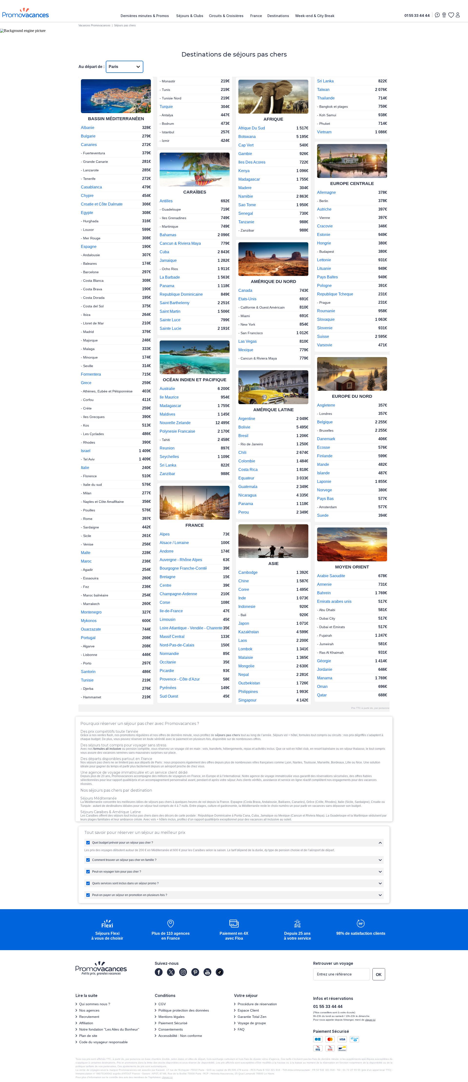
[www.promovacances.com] (25, 12)
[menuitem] (146, 15)
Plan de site (88, 1036)
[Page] (159, 972)
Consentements (170, 1029)
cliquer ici (370, 1019)
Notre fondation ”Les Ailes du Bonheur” (109, 1029)
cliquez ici (167, 1077)
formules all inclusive (107, 749)
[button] (107, 930)
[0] (450, 14)
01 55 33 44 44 (417, 15)
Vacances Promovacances (94, 25)
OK (379, 975)
